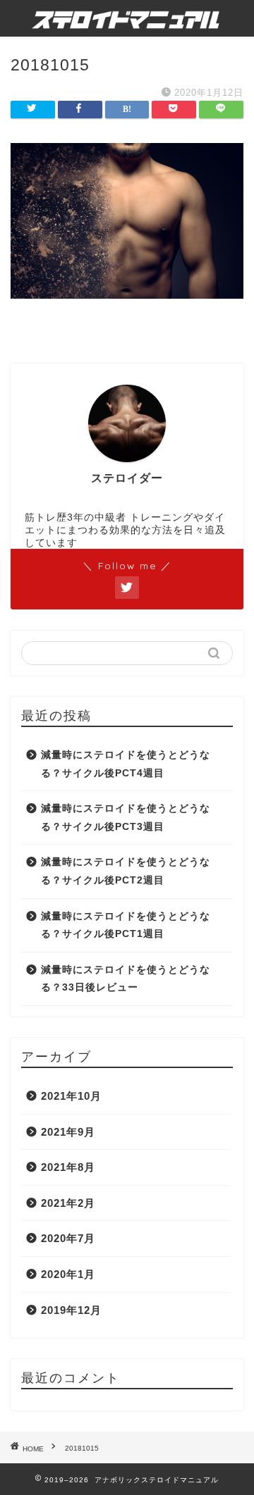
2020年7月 (68, 1238)
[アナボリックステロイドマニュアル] (127, 18)
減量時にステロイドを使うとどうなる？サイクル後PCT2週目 (125, 871)
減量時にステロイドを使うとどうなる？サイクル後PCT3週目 (125, 817)
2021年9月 (68, 1132)
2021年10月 (71, 1096)
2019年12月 (71, 1310)
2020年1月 (68, 1274)
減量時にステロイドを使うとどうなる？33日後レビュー (125, 978)
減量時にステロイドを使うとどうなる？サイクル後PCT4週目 (125, 764)
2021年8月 (68, 1167)
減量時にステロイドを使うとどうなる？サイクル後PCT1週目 (125, 925)
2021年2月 (68, 1203)
